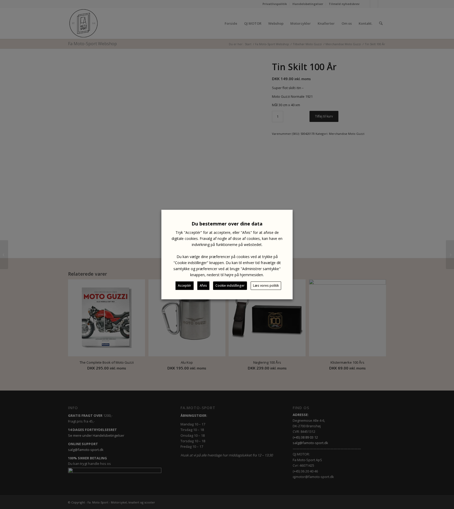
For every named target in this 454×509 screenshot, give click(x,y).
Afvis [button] (203, 285)
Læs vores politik (266, 285)
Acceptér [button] (184, 285)
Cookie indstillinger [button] (230, 285)
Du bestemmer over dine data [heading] (227, 223)
